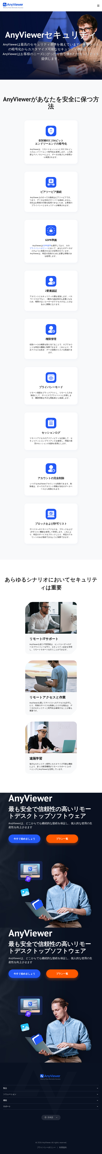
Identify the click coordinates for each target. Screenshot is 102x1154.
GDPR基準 (47, 245)
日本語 (50, 1117)
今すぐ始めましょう (24, 838)
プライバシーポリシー (39, 248)
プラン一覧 (62, 838)
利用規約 (63, 1147)
